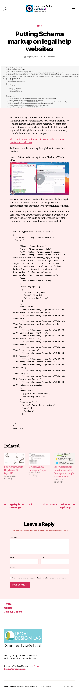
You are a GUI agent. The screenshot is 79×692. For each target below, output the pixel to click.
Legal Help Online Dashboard (24, 686)
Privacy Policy (45, 686)
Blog (39, 26)
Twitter (8, 603)
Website (13, 567)
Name (12, 557)
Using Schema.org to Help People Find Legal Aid (13, 470)
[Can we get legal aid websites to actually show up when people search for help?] (64, 459)
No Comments (49, 57)
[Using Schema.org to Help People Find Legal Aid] (14, 459)
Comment (14, 537)
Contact (8, 607)
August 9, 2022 (32, 57)
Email (43, 557)
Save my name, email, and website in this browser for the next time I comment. (39, 578)
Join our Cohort (13, 611)
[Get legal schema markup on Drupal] (39, 459)
